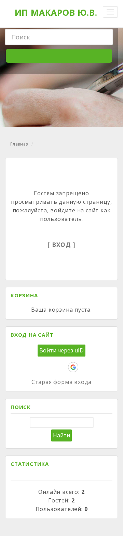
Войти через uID (61, 350)
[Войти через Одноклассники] (85, 367)
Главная (19, 144)
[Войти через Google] (73, 367)
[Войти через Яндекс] (61, 367)
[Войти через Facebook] (50, 367)
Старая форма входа (61, 382)
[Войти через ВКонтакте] (38, 367)
